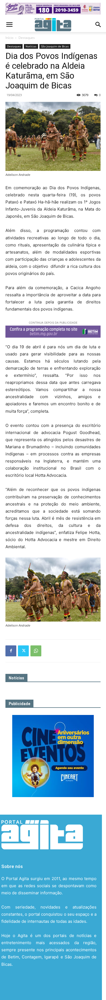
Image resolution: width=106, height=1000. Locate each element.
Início (9, 37)
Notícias (31, 46)
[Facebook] (10, 650)
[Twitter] (23, 650)
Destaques (26, 37)
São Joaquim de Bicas (55, 46)
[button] (9, 24)
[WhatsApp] (35, 650)
